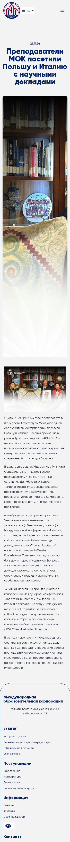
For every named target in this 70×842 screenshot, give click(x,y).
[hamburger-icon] (62, 11)
